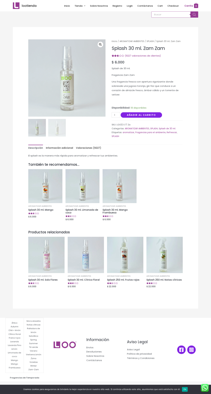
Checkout (173, 5)
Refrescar (172, 132)
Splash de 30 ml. (167, 128)
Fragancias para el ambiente (150, 132)
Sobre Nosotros (99, 5)
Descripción (35, 148)
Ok (185, 389)
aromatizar (128, 132)
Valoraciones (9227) (88, 148)
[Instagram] (191, 350)
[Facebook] (181, 350)
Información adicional (59, 148)
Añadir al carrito (141, 115)
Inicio (67, 5)
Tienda (78, 5)
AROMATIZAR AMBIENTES (132, 41)
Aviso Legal (133, 349)
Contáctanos (145, 5)
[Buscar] (194, 14)
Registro (117, 5)
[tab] (35, 148)
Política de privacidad (139, 353)
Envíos (89, 347)
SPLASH (150, 41)
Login (130, 5)
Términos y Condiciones (140, 358)
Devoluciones (94, 351)
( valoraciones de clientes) (143, 55)
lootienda (29, 6)
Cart (160, 5)
